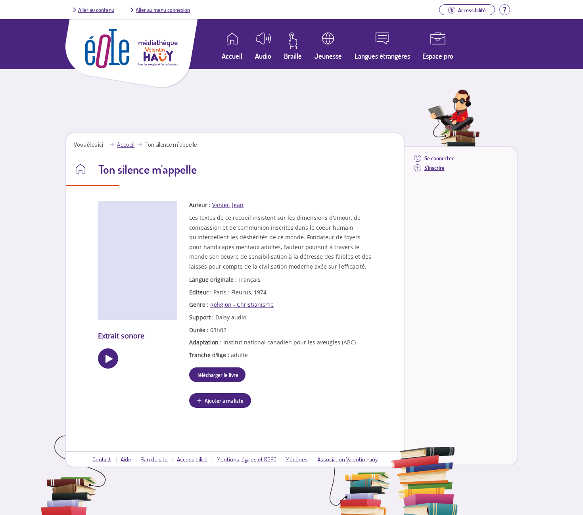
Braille (293, 56)
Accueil (125, 144)
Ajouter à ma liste (224, 400)
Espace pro (437, 56)
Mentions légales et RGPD (246, 459)
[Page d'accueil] (107, 66)
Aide (126, 459)
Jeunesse (328, 56)
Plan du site (154, 459)
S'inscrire (434, 167)
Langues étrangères (382, 56)
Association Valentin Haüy (347, 459)
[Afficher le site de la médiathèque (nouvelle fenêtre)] (158, 63)
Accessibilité (192, 459)
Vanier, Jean (228, 205)
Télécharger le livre (217, 374)
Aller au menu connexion (163, 9)
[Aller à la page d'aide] (504, 9)
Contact (101, 459)
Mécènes (297, 459)
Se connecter (439, 158)
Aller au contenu (96, 9)
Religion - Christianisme (242, 304)
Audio (263, 56)
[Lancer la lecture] (108, 358)
